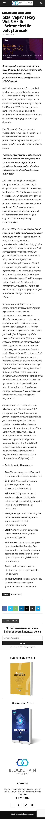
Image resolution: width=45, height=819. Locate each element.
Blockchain (6, 13)
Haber (14, 13)
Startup (20, 13)
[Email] (26, 608)
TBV (19, 794)
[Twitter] (10, 608)
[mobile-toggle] (4, 3)
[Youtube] (32, 805)
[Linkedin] (21, 608)
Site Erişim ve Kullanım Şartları (22, 814)
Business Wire (16, 594)
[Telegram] (38, 608)
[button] (41, 3)
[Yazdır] (32, 608)
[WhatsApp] (15, 608)
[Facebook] (4, 608)
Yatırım (27, 13)
